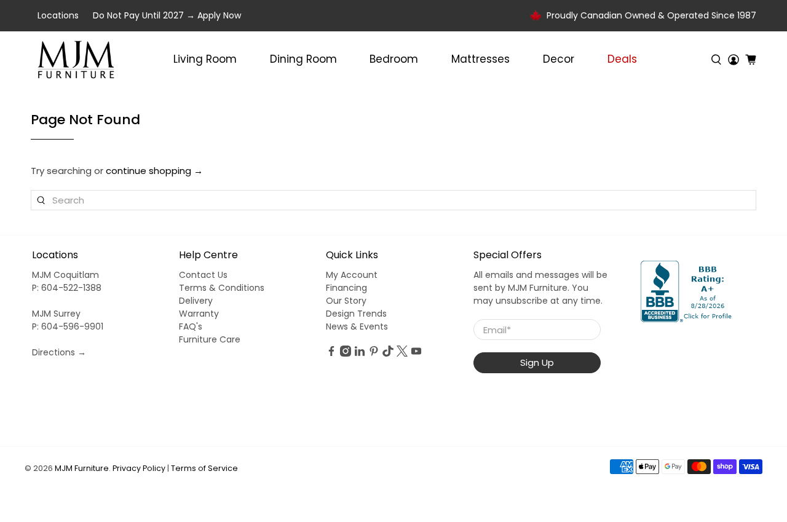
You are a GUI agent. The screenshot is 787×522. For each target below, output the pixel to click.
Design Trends (356, 313)
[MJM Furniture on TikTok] (388, 353)
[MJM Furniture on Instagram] (345, 353)
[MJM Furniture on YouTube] (416, 353)
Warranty (199, 313)
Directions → (59, 352)
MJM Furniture (82, 468)
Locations (58, 15)
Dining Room (303, 59)
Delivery (196, 301)
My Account (352, 275)
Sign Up (537, 362)
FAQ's (190, 326)
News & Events (357, 326)
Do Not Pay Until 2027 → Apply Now (167, 15)
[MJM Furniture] (76, 60)
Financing (346, 288)
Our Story (346, 301)
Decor (558, 59)
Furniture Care (209, 339)
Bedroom (394, 59)
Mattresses (480, 59)
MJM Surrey (56, 313)
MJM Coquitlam (65, 275)
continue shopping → (154, 170)
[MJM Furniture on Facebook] (331, 353)
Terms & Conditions (221, 288)
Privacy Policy (139, 468)
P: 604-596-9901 (67, 326)
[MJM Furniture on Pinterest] (373, 353)
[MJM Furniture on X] (402, 353)
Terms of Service (204, 468)
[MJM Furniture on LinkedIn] (359, 353)
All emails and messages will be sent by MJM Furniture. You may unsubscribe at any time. (540, 288)
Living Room (205, 59)
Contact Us (203, 275)
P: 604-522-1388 (66, 288)
